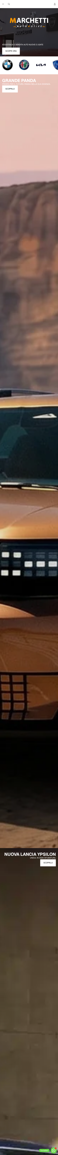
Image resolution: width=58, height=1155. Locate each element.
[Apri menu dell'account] (55, 4)
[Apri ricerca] (9, 4)
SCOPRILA (10, 89)
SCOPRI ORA (11, 51)
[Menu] (3, 4)
